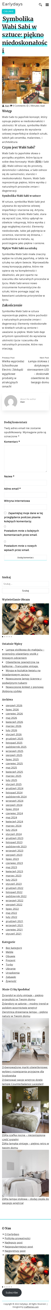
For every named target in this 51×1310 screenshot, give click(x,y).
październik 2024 (16, 796)
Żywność (11, 981)
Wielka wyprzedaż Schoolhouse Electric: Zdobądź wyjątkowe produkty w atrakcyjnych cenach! (13, 373)
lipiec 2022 (12, 909)
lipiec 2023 (12, 859)
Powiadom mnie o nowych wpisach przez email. (20, 548)
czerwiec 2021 (14, 929)
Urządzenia (13, 973)
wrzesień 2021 (14, 925)
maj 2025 (11, 767)
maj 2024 (11, 817)
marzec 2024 (13, 826)
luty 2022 (11, 917)
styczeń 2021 (14, 933)
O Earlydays (12, 1234)
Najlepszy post (14, 1242)
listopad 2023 (14, 842)
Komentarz (12, 441)
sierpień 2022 (14, 904)
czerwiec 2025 (14, 763)
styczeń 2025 (14, 784)
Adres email (12, 488)
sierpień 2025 (14, 755)
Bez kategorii (14, 948)
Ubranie (11, 968)
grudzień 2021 (14, 921)
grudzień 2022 (14, 888)
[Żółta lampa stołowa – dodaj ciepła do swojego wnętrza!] (25, 1173)
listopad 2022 (14, 892)
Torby (9, 964)
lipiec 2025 (12, 759)
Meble (9, 952)
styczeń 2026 (14, 734)
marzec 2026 (13, 726)
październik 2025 (16, 747)
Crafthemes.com (31, 1307)
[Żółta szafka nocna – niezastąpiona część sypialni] (25, 1109)
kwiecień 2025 (14, 772)
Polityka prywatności (17, 1238)
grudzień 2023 (14, 838)
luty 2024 (11, 830)
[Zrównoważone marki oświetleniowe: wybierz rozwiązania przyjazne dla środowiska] (25, 1041)
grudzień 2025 (14, 738)
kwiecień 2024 (14, 821)
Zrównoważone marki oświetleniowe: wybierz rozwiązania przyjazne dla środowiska (25, 1071)
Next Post (44, 357)
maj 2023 (11, 867)
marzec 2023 (13, 875)
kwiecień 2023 (14, 871)
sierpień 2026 (14, 705)
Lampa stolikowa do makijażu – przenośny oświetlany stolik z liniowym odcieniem (23, 654)
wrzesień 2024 (14, 801)
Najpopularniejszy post (19, 1246)
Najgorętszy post (15, 1251)
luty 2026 (11, 730)
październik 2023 (16, 846)
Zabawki (11, 977)
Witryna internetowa (17, 501)
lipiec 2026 (12, 709)
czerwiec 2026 (14, 713)
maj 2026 (11, 718)
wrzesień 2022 (14, 900)
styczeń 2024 (14, 834)
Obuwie (8, 11)
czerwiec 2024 (14, 813)
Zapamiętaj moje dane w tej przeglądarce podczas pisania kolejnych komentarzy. (23, 517)
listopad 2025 (14, 742)
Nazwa (9, 476)
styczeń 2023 (14, 884)
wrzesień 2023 (14, 850)
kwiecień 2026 (14, 722)
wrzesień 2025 (14, 751)
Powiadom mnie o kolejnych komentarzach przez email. (21, 533)
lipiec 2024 (12, 809)
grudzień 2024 (14, 788)
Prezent (10, 960)
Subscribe (12, 1292)
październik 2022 (16, 896)
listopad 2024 (14, 792)
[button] (2, 636)
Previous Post (8, 357)
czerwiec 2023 (14, 863)
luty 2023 (11, 879)
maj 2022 (11, 913)
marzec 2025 (13, 776)
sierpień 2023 (14, 855)
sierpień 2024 (14, 805)
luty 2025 (11, 780)
